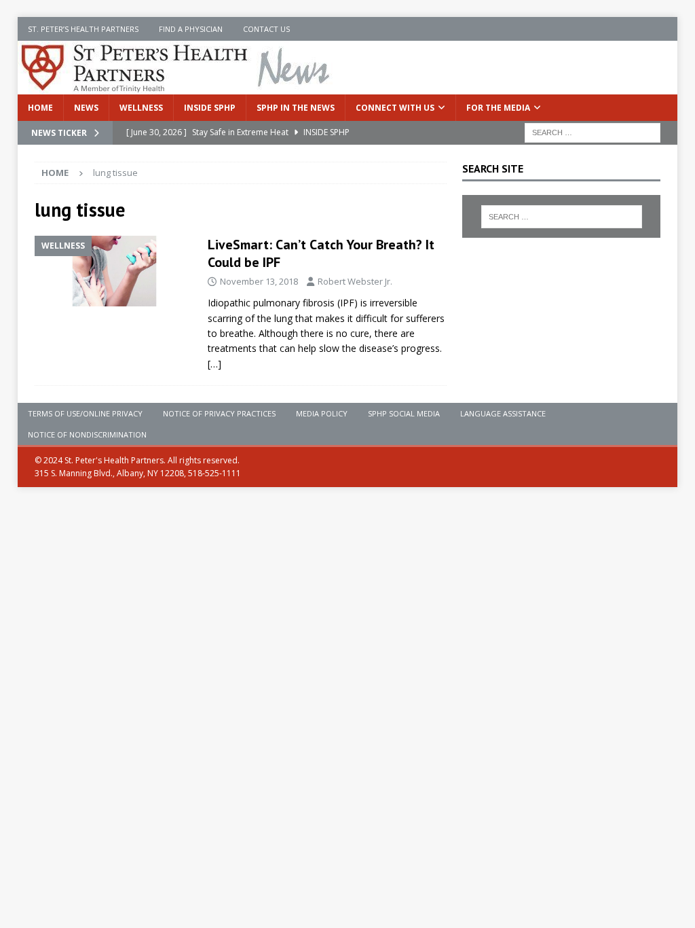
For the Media (498, 107)
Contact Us (266, 29)
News (86, 107)
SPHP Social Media (404, 413)
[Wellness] (114, 271)
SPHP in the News (296, 107)
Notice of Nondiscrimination (87, 434)
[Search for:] (592, 131)
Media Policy (322, 413)
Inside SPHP (210, 107)
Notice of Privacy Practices (219, 413)
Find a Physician (191, 29)
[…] (214, 363)
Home (40, 107)
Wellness (141, 107)
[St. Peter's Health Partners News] (176, 86)
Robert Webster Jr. (355, 281)
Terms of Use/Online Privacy (85, 413)
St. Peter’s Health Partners (83, 29)
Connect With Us (395, 107)
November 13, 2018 (259, 281)
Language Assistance (503, 413)
